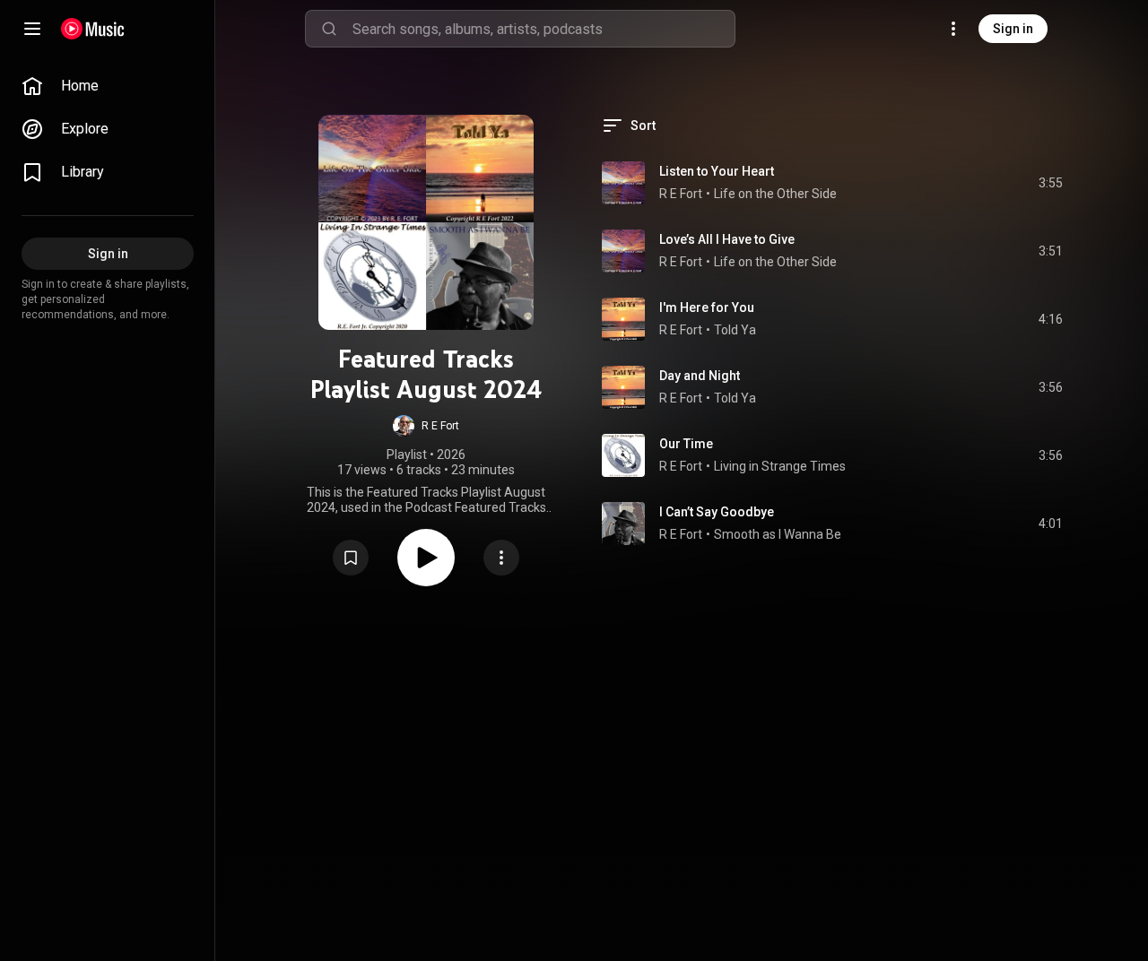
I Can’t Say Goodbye (716, 512)
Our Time (686, 444)
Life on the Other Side (775, 193)
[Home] (93, 28)
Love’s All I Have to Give (727, 239)
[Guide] (32, 28)
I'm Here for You (706, 307)
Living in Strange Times (780, 466)
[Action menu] (501, 557)
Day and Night (699, 375)
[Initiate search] (329, 28)
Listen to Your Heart (716, 171)
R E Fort (680, 193)
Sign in (1013, 29)
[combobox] (543, 29)
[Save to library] (350, 557)
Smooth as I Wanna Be (777, 534)
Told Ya (735, 330)
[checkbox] (1050, 183)
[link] (107, 86)
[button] (426, 425)
